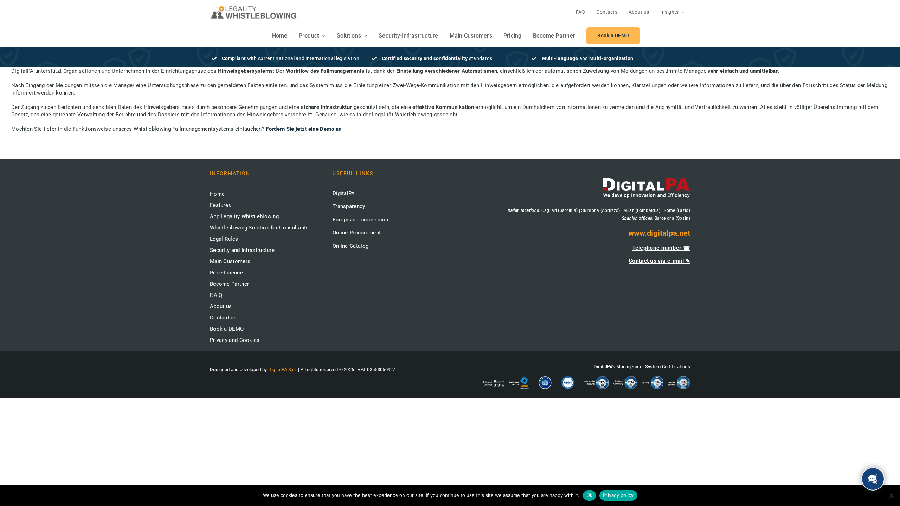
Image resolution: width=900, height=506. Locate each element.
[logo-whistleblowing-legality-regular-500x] (254, 7)
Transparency (349, 206)
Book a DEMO (227, 329)
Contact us (223, 317)
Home (217, 194)
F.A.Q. (217, 295)
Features (220, 205)
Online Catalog (350, 246)
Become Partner (229, 284)
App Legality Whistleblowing (244, 216)
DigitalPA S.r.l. (282, 369)
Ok (589, 495)
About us (221, 306)
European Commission (360, 219)
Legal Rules (224, 239)
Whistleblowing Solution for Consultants (259, 228)
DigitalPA (22, 71)
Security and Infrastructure (242, 250)
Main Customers (230, 261)
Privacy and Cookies (235, 340)
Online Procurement (357, 232)
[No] (891, 495)
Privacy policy (618, 495)
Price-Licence (226, 273)
